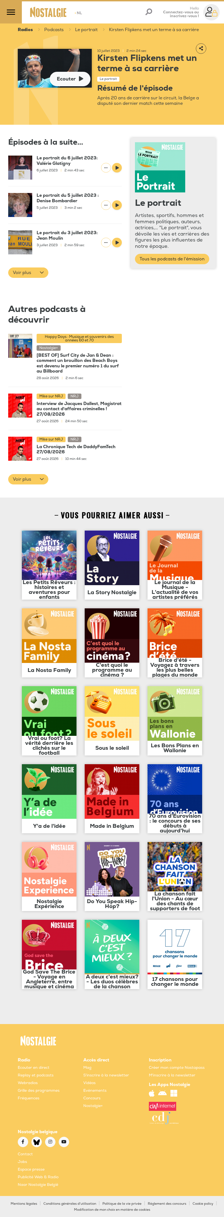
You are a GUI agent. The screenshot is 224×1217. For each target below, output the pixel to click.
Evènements (95, 1090)
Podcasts (54, 29)
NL (78, 13)
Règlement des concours (167, 1204)
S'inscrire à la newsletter (106, 1075)
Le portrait (86, 29)
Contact (25, 1154)
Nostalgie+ (93, 1105)
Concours (92, 1098)
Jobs (22, 1161)
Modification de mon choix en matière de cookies (112, 1210)
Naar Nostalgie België (38, 1184)
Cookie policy (203, 1204)
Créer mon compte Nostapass (177, 1067)
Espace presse (31, 1169)
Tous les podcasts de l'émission (172, 259)
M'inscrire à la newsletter (172, 1075)
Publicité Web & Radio (38, 1177)
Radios (25, 29)
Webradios (28, 1083)
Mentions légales (24, 1204)
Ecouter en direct (33, 1067)
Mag (87, 1067)
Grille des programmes (39, 1090)
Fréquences (28, 1098)
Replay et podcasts (36, 1075)
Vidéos (89, 1083)
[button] (28, 272)
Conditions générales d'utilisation (69, 1204)
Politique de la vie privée (122, 1204)
